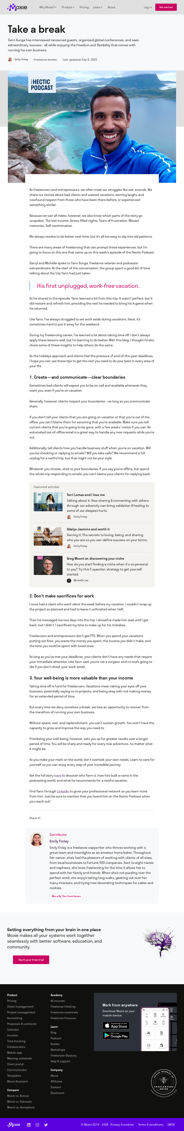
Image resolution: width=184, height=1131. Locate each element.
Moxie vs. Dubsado (19, 1101)
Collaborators (16, 1047)
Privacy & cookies (122, 1124)
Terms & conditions (151, 1124)
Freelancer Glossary (64, 1055)
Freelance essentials (64, 1012)
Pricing (11, 1001)
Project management (21, 1012)
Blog (54, 1032)
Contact (56, 1087)
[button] (48, 7)
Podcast (56, 1038)
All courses (58, 1001)
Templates (14, 1075)
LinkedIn (63, 791)
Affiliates (57, 1081)
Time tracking (16, 1041)
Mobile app (14, 1052)
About (54, 1075)
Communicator (17, 1070)
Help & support (60, 1061)
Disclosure (58, 1093)
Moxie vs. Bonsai (18, 1096)
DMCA (171, 1124)
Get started (166, 7)
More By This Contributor (66, 896)
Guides (55, 1044)
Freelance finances (63, 1018)
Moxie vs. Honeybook (21, 1107)
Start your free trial (31, 959)
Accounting (14, 1018)
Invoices (12, 1035)
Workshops (58, 1050)
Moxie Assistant (17, 1081)
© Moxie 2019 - (94, 1124)
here (57, 775)
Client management (20, 1006)
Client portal (15, 1064)
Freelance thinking (63, 1006)
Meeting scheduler (19, 1058)
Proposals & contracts (21, 1024)
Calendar (13, 1029)
